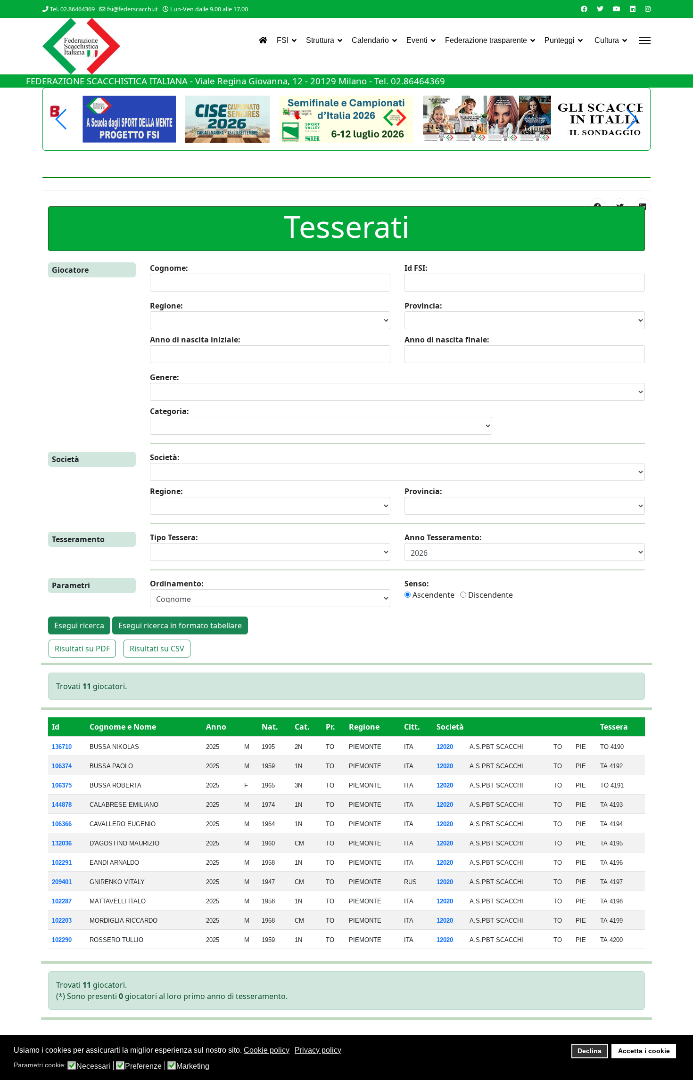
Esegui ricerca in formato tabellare (180, 625)
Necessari (93, 1066)
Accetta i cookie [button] (644, 1051)
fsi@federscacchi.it (132, 9)
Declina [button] (590, 1051)
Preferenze (143, 1066)
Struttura (320, 40)
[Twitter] (600, 8)
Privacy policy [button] (318, 1050)
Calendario (370, 40)
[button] (631, 119)
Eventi (417, 40)
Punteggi (559, 40)
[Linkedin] (632, 8)
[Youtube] (616, 8)
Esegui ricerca (79, 625)
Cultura (606, 40)
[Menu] (645, 40)
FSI (283, 40)
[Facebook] (584, 8)
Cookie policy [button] (266, 1050)
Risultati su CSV (157, 648)
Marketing (192, 1066)
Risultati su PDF (82, 648)
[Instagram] (648, 8)
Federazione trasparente (486, 40)
